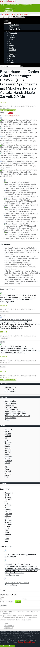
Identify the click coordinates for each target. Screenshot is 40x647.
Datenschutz (9, 9)
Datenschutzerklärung (26, 642)
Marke (2, 595)
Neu (6, 624)
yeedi (7, 475)
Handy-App (9, 405)
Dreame (12, 37)
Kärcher (8, 446)
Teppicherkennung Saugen (15, 411)
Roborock (12, 54)
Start (6, 21)
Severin (12, 56)
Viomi (11, 58)
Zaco (6, 477)
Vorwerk (12, 60)
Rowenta (8, 459)
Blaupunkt (13, 33)
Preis (2, 597)
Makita (11, 48)
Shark (7, 465)
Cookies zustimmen (7, 646)
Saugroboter (14, 25)
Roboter (7, 23)
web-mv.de (25, 611)
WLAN (7, 420)
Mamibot (12, 50)
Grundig (8, 442)
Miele (7, 454)
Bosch (11, 35)
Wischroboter (14, 27)
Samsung (8, 461)
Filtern (18, 601)
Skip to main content (8, 1)
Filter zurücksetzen (7, 601)
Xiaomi (11, 62)
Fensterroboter (15, 29)
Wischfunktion (10, 418)
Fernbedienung (10, 403)
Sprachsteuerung (11, 409)
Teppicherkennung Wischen (15, 414)
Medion (12, 52)
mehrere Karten (11, 407)
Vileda (7, 467)
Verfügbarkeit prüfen (8, 110)
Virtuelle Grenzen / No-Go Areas (17, 416)
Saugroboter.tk (19, 17)
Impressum (8, 11)
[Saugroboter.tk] (15, 14)
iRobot (11, 46)
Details (2, 315)
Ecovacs (12, 39)
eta (10, 41)
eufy (10, 43)
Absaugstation (10, 401)
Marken (7, 31)
